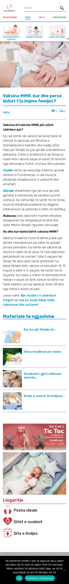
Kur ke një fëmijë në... (40, 329)
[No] (64, 570)
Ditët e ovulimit (28, 521)
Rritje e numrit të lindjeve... (44, 396)
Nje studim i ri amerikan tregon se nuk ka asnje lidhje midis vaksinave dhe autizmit (29, 300)
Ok (19, 578)
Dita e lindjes (26, 533)
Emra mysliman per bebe (42, 352)
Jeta (41, 17)
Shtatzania (10, 17)
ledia (6, 112)
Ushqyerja (59, 17)
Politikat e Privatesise (40, 578)
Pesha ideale (25, 510)
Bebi (27, 17)
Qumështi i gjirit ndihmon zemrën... (43, 375)
